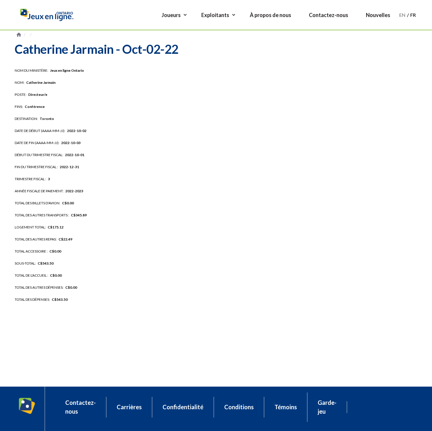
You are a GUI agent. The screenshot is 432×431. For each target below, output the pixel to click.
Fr (413, 15)
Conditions (239, 406)
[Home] (49, 15)
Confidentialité (183, 406)
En (402, 15)
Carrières (129, 406)
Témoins (285, 406)
